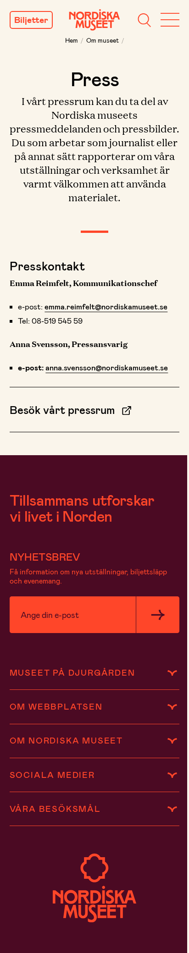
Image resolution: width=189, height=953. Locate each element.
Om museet (102, 40)
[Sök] (144, 20)
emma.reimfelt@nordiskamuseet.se (105, 306)
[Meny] (170, 20)
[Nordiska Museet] (94, 20)
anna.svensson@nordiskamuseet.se (106, 367)
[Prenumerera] (157, 614)
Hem (71, 40)
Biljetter (31, 20)
